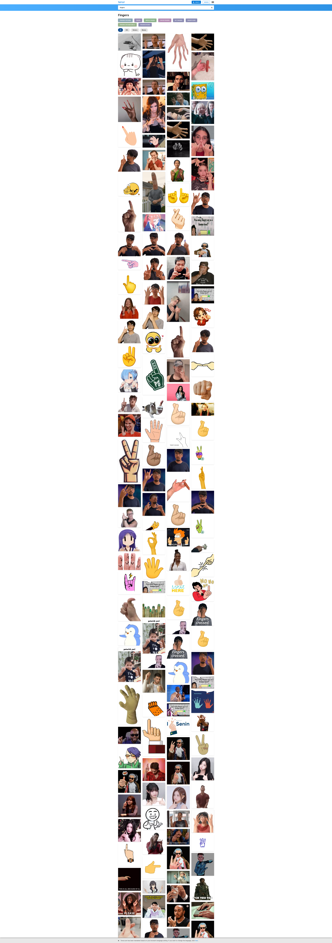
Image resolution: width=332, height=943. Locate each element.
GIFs (127, 30)
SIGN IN (206, 2)
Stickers (135, 30)
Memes (144, 30)
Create (197, 2)
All (120, 30)
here (196, 940)
